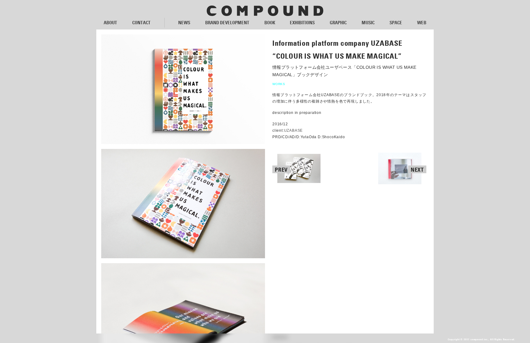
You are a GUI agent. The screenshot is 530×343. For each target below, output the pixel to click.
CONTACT (141, 22)
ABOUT (110, 22)
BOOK (269, 22)
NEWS (184, 22)
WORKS (278, 84)
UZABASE (293, 130)
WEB (421, 22)
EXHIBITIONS (302, 22)
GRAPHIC (338, 22)
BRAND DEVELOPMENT (227, 22)
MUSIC (368, 22)
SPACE (396, 22)
